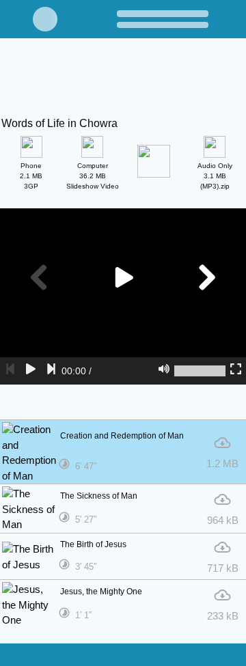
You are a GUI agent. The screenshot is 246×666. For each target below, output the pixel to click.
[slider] (200, 370)
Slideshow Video (92, 176)
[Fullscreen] (236, 371)
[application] (123, 296)
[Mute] (164, 371)
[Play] (30, 371)
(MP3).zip (214, 176)
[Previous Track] (10, 371)
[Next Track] (51, 371)
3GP (31, 176)
